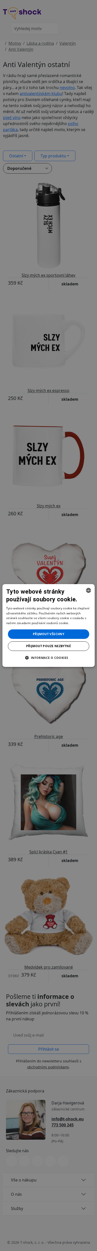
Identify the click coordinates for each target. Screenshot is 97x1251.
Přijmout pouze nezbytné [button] (48, 646)
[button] (48, 658)
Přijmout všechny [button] (48, 634)
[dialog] (48, 625)
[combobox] (88, 590)
